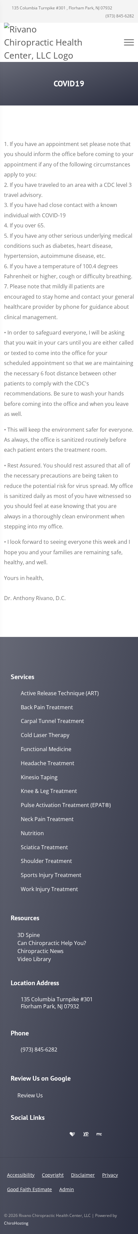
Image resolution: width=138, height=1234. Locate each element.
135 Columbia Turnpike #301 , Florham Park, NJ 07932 (61, 8)
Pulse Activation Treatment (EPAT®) (66, 805)
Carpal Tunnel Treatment (52, 721)
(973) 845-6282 (119, 16)
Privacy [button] (110, 1175)
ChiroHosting (16, 1223)
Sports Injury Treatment (51, 875)
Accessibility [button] (20, 1175)
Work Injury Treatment (49, 889)
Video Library (34, 959)
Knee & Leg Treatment (49, 791)
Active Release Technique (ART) (60, 693)
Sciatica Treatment (44, 847)
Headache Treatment (47, 763)
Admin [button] (66, 1189)
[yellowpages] (85, 1135)
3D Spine (28, 935)
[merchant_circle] (99, 1135)
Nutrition (32, 833)
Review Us (30, 1095)
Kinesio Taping (39, 777)
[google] (14, 1135)
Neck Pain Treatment (47, 819)
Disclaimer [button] (83, 1175)
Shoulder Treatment (46, 861)
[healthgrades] (72, 1135)
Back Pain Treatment (47, 707)
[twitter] (43, 1135)
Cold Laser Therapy (45, 735)
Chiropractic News (40, 951)
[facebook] (28, 1135)
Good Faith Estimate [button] (29, 1189)
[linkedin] (58, 1135)
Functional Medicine (46, 749)
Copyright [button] (53, 1175)
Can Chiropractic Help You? (51, 943)
